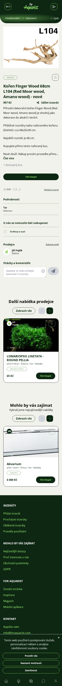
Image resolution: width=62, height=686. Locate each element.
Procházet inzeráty (15, 519)
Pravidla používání (14, 531)
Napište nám (11, 627)
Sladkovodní (12, 18)
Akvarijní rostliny (16, 369)
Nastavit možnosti (31, 663)
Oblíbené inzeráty (14, 525)
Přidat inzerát (11, 513)
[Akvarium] (31, 442)
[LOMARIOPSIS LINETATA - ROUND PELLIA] (31, 335)
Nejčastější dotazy (14, 551)
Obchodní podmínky (16, 563)
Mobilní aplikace (13, 607)
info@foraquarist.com (17, 633)
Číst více (8, 158)
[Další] (49, 310)
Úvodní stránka (12, 589)
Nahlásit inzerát (51, 189)
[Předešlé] (42, 310)
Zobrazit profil (52, 244)
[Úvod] (31, 6)
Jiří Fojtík (17, 250)
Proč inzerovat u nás (16, 557)
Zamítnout (31, 670)
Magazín (8, 601)
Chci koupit (31, 176)
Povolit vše (31, 655)
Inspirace (9, 595)
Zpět (56, 18)
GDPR (7, 569)
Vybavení (31, 18)
